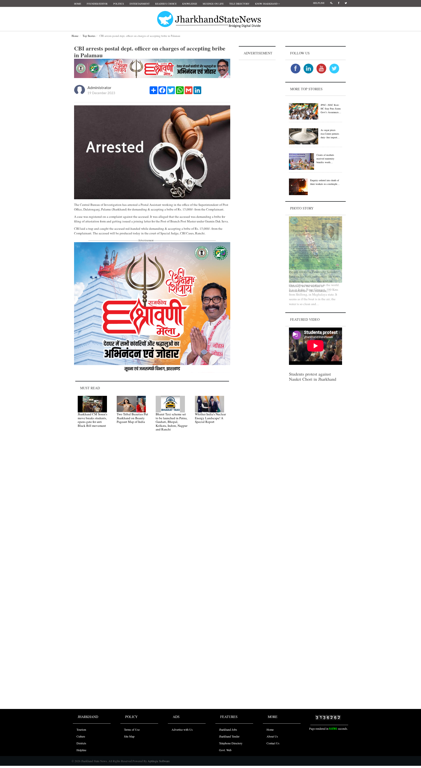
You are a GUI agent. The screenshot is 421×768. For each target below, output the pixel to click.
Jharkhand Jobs (228, 729)
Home (77, 3)
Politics (118, 3)
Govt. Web (225, 750)
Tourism (81, 729)
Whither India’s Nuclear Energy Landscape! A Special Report (210, 418)
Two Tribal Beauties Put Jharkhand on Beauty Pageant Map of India (132, 418)
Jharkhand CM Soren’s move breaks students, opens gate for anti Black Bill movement (92, 420)
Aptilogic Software (158, 761)
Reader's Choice (166, 3)
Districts (81, 743)
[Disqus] (152, 505)
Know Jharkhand (266, 3)
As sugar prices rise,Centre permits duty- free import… (330, 133)
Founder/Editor (97, 3)
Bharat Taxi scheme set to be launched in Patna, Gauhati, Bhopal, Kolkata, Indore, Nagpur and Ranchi (171, 421)
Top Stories (89, 36)
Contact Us (273, 743)
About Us (272, 736)
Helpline (319, 3)
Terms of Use (132, 729)
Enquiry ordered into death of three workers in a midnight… (325, 182)
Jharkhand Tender (229, 736)
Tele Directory (239, 3)
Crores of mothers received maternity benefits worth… (325, 158)
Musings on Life (213, 3)
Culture (81, 736)
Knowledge (189, 3)
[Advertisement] (257, 134)
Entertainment (140, 3)
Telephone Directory (230, 743)
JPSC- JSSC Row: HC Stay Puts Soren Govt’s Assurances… (331, 108)
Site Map (129, 736)
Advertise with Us (182, 729)
